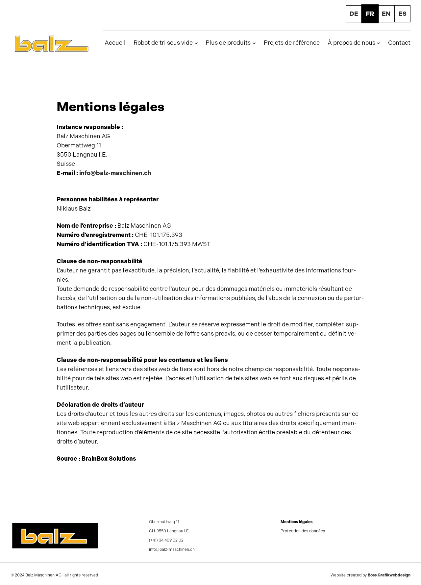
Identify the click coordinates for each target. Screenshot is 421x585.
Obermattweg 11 (164, 522)
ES (403, 13)
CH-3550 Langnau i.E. (169, 531)
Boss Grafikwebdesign (389, 575)
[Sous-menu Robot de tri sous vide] (196, 43)
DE (354, 13)
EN (386, 13)
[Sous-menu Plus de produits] (254, 43)
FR (370, 14)
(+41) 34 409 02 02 (166, 540)
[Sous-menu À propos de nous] (378, 43)
